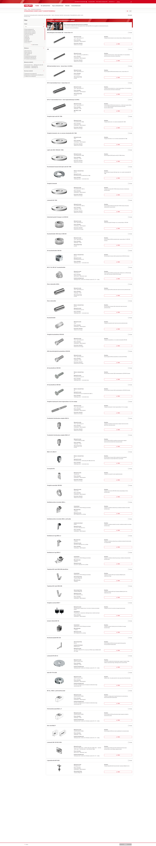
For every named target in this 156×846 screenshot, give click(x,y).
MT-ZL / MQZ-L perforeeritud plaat (56, 690)
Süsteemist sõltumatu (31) (30, 57)
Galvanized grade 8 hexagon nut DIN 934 (57, 217)
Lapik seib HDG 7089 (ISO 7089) (55, 150)
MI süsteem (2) (28, 50)
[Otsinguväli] (131, 2)
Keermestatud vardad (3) (30, 32)
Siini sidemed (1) (28, 41)
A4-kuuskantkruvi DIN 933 (54, 384)
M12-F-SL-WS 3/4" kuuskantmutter (56, 267)
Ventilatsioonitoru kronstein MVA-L (56, 502)
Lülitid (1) (27, 36)
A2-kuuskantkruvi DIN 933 (54, 368)
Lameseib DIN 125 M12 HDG (54, 742)
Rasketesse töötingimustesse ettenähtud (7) (34, 74)
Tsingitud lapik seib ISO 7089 (54, 116)
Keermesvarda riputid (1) (30, 33)
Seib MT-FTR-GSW (52, 672)
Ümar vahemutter (51, 301)
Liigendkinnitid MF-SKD (53, 760)
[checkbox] (130, 33)
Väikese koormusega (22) (30, 76)
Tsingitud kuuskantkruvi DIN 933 (55, 334)
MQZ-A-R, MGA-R (51, 451)
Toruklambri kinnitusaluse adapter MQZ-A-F (58, 435)
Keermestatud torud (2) (30, 30)
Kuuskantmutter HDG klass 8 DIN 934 (56, 233)
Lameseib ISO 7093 (52, 200)
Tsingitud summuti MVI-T (53, 602)
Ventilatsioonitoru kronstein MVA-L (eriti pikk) (59, 519)
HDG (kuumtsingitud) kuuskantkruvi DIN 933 (58, 351)
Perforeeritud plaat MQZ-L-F (54, 708)
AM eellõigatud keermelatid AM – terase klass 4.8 (60, 32)
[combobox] (124, 2)
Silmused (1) (27, 42)
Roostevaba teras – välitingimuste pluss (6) (34, 64)
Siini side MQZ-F (51, 725)
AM (48, 49)
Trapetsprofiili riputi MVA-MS (54, 586)
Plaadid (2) (27, 38)
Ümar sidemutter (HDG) (53, 284)
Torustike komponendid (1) (30, 58)
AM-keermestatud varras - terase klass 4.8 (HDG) (59, 66)
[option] (127, 11)
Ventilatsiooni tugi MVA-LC (54, 535)
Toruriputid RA (51, 468)
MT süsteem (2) (28, 53)
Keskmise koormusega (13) (31, 73)
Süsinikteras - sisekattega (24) (31, 66)
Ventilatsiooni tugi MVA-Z (53, 552)
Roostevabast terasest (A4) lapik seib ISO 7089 (59, 166)
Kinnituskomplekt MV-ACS (54, 637)
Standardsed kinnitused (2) (30, 56)
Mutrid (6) (27, 37)
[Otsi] (43, 27)
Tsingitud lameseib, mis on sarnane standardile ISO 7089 (62, 133)
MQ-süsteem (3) (28, 52)
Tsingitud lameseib (52, 183)
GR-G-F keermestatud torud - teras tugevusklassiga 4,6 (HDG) (63, 99)
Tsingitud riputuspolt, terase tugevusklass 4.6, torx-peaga (62, 401)
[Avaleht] (28, 6)
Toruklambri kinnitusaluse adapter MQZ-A (58, 418)
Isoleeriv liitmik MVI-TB (53, 621)
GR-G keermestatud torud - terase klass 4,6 (58, 82)
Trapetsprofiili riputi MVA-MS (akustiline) (57, 569)
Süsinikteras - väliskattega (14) (31, 67)
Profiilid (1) (27, 54)
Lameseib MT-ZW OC (52, 655)
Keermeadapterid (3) (29, 29)
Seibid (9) (27, 40)
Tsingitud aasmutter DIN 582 (54, 485)
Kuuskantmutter (51, 317)
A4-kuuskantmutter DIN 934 (54, 250)
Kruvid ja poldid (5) (29, 34)
